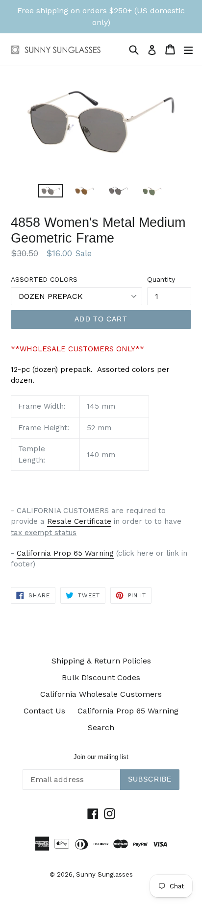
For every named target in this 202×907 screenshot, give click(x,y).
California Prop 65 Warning (65, 553)
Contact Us (44, 710)
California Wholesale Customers (101, 694)
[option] (50, 191)
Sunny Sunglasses (104, 874)
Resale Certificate (79, 521)
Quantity (161, 279)
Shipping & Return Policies (101, 660)
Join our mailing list (101, 756)
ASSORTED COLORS (44, 279)
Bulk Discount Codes (101, 677)
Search (101, 727)
